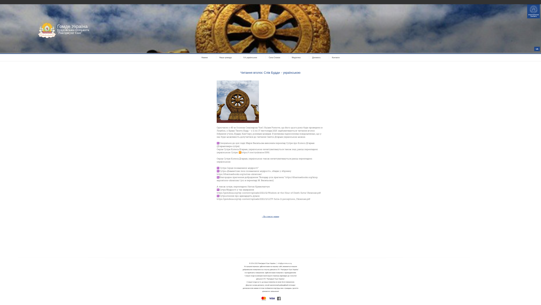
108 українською (250, 57)
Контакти (336, 57)
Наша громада (225, 57)
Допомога (316, 57)
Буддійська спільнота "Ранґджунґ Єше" (73, 31)
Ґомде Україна (72, 26)
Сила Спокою (274, 57)
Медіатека (296, 57)
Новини (204, 57)
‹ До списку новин (270, 216)
